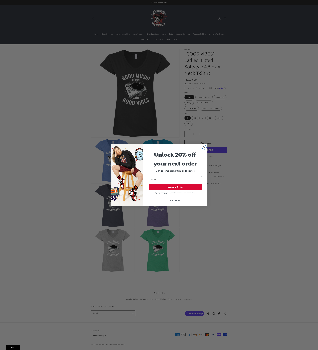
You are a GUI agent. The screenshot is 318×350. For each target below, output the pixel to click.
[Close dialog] (204, 147)
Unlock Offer (175, 187)
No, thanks (175, 200)
